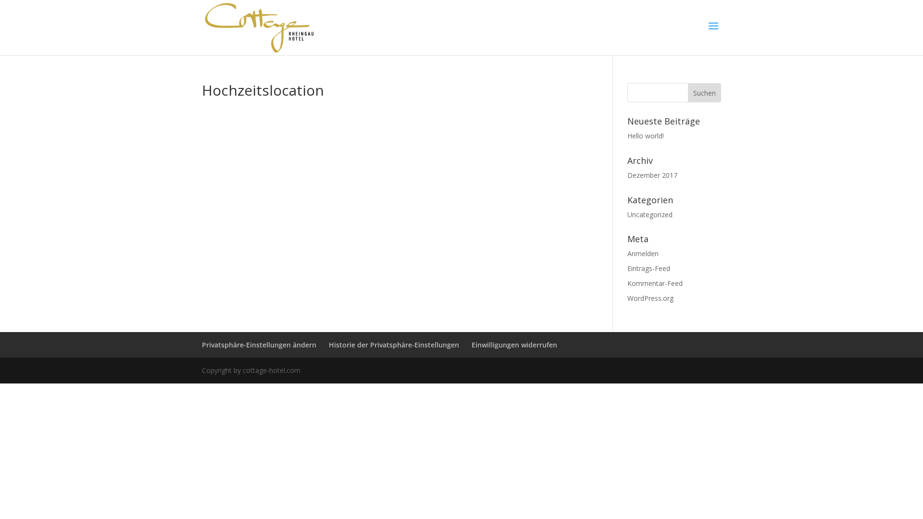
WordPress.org (650, 298)
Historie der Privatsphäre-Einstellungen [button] (394, 344)
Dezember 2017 (652, 175)
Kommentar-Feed (655, 283)
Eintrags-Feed (648, 268)
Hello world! (645, 135)
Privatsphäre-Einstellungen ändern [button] (259, 344)
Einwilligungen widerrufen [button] (514, 344)
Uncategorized (650, 214)
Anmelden (643, 253)
